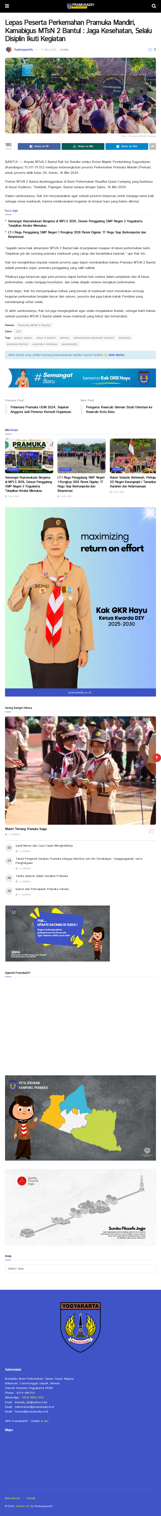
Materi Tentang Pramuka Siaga (26, 829)
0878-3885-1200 (33, 1397)
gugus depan (23, 338)
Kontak (31, 1498)
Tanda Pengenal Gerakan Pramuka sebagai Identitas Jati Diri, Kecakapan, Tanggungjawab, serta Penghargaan (79, 861)
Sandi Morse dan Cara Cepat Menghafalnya (44, 846)
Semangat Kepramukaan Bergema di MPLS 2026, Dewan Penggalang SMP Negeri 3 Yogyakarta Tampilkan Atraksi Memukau (28, 484)
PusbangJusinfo (23, 50)
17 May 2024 (48, 50)
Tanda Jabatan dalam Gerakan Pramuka (42, 876)
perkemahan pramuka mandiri (94, 338)
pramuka (125, 338)
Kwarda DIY (23, 1506)
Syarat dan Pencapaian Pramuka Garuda (42, 889)
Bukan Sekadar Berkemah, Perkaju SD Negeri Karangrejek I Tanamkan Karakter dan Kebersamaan (133, 482)
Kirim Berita (12, 1498)
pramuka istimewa (45, 344)
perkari (64, 338)
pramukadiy (70, 344)
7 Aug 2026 (13, 496)
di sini (44, 1421)
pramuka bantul (17, 344)
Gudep (64, 50)
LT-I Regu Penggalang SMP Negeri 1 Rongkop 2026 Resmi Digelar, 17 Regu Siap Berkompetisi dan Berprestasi (81, 484)
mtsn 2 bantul (46, 338)
